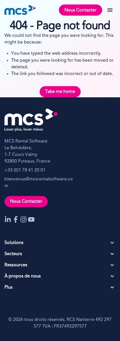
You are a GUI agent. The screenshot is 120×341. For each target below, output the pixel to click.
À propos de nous (22, 276)
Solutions (13, 243)
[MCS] (20, 10)
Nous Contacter (80, 10)
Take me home (60, 92)
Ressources (15, 265)
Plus (8, 287)
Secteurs (13, 254)
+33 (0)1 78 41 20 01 (24, 170)
